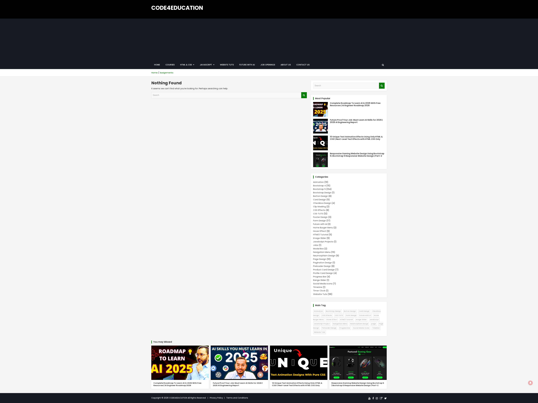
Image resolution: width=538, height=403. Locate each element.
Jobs (315, 245)
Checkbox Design (322, 203)
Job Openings (267, 64)
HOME (157, 64)
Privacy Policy (216, 397)
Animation (318, 182)
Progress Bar (319, 276)
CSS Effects (319, 210)
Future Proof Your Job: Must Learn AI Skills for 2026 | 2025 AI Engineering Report (356, 121)
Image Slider (319, 238)
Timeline (376, 328)
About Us (286, 64)
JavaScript (374, 319)
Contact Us (302, 64)
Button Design (320, 196)
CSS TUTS (318, 213)
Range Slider (319, 280)
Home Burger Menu (323, 227)
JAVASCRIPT (206, 64)
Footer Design (320, 217)
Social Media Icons (322, 283)
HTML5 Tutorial (320, 234)
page (373, 324)
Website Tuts (227, 64)
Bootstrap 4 (319, 185)
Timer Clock (319, 290)
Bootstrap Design (322, 192)
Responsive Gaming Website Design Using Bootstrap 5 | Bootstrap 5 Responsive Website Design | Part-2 (357, 154)
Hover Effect (319, 231)
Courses (170, 64)
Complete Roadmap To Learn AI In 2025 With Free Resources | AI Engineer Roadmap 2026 (355, 104)
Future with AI (247, 64)
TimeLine (317, 287)
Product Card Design (324, 269)
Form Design (319, 220)
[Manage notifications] (530, 383)
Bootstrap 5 (319, 189)
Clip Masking (319, 206)
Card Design (319, 199)
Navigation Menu (322, 252)
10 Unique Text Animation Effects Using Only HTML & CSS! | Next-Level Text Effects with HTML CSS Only (356, 137)
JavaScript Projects (323, 241)
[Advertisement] (269, 39)
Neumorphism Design (324, 255)
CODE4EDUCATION (177, 8)
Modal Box (318, 248)
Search (304, 95)
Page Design (319, 259)
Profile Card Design (323, 273)
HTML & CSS (186, 64)
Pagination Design (322, 262)
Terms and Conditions (237, 397)
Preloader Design (322, 266)
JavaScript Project (322, 324)
